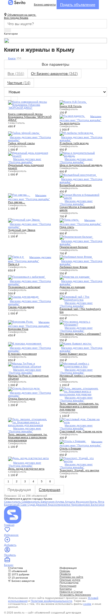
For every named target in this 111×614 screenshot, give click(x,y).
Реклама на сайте (71, 576)
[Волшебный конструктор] (78, 175)
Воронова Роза (18, 328)
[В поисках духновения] (25, 343)
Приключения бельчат (74, 246)
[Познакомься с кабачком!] (27, 277)
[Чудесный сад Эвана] (24, 219)
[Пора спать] (69, 219)
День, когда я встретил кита (26, 468)
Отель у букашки (70, 448)
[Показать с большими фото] (14, 98)
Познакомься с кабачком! (24, 287)
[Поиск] (7, 30)
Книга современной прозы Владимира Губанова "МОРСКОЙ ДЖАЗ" (29, 116)
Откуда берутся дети (21, 398)
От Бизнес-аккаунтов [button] (54, 73)
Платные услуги (70, 579)
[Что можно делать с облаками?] (81, 322)
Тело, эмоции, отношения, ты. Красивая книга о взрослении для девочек (79, 406)
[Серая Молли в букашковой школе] (81, 195)
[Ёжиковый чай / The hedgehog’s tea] (81, 297)
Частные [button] (18, 83)
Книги (12, 58)
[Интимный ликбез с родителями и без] (81, 364)
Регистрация (68, 585)
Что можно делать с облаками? (80, 333)
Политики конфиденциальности (51, 600)
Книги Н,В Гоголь (71, 106)
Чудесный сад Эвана (21, 229)
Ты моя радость (70, 123)
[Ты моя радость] (72, 116)
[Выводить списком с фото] (7, 98)
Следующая (49, 489)
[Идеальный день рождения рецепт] (29, 153)
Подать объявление (77, 4)
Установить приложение (75, 594)
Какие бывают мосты (73, 353)
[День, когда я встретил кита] (28, 458)
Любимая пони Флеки (74, 266)
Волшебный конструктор (76, 185)
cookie (87, 603)
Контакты (66, 588)
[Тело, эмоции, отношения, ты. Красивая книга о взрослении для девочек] (81, 391)
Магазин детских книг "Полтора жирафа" (24, 161)
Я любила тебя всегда (74, 143)
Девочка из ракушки (72, 287)
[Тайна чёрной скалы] (24, 133)
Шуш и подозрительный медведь (81, 165)
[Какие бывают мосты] (76, 343)
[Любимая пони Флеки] (76, 256)
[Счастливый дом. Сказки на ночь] (81, 420)
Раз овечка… (16, 202)
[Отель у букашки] (73, 441)
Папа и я (13, 264)
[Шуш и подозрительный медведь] (81, 153)
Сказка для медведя (21, 307)
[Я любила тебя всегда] (77, 133)
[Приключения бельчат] (76, 236)
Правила (65, 573)
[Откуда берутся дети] (24, 388)
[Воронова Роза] (20, 321)
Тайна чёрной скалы (21, 143)
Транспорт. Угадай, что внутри (79, 470)
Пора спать (67, 226)
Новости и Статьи (71, 591)
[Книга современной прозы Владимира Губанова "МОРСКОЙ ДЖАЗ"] (29, 104)
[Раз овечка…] (19, 195)
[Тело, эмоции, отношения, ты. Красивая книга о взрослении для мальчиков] (29, 421)
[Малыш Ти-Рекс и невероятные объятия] (29, 364)
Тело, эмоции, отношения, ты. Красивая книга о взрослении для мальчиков (27, 437)
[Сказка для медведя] (23, 297)
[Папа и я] (16, 256)
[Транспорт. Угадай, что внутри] (81, 459)
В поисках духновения (22, 353)
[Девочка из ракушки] (75, 277)
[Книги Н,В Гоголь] (73, 102)
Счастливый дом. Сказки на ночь (81, 431)
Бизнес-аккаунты (45, 4)
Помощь (65, 570)
